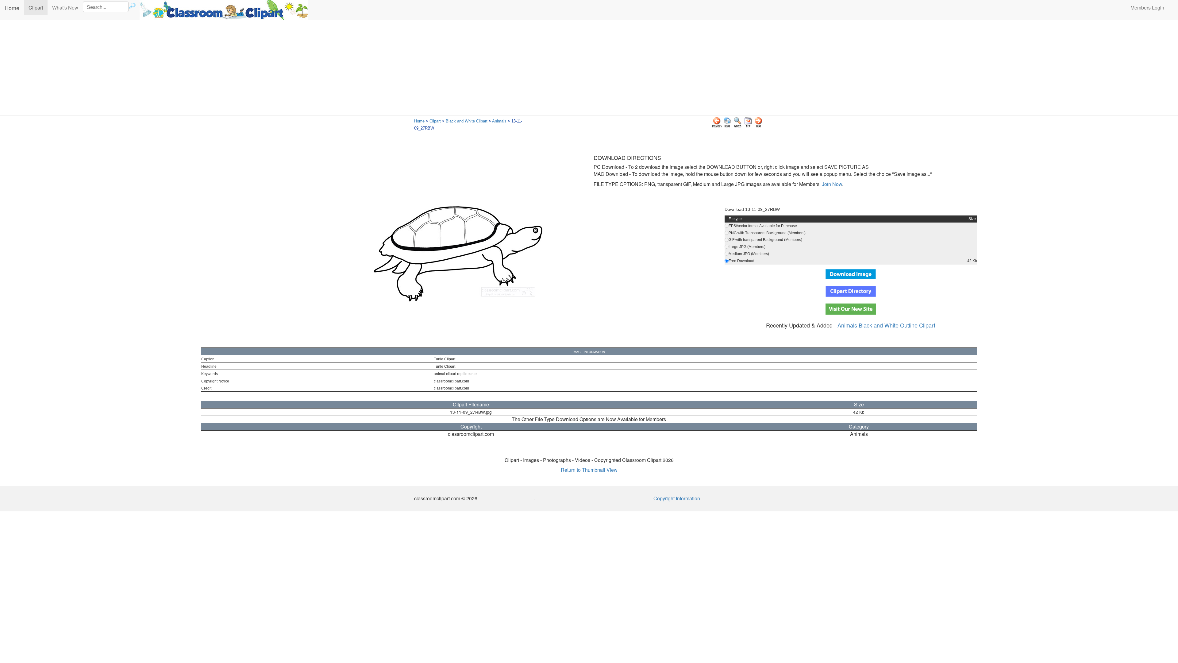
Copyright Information (676, 498)
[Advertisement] (589, 69)
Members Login (1147, 7)
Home (12, 8)
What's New (65, 7)
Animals (499, 121)
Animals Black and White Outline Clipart (886, 325)
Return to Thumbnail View (589, 469)
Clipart (38, 7)
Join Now (831, 184)
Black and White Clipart (466, 121)
